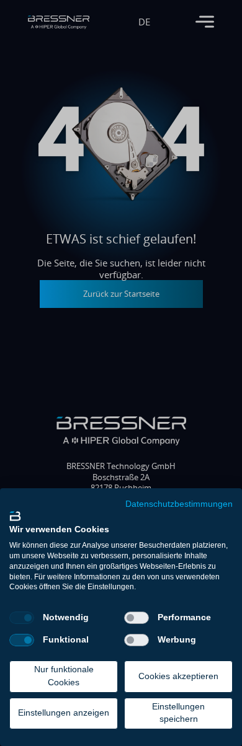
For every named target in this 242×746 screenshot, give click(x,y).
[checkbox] (21, 618)
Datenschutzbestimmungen (179, 504)
